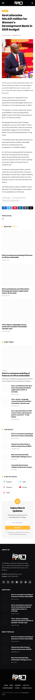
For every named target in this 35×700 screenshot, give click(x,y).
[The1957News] (17, 3)
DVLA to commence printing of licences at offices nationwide (17, 256)
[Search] (32, 3)
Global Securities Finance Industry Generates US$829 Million (21, 446)
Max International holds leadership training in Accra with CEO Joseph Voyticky (21, 457)
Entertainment (8, 688)
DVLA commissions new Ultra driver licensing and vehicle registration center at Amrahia (15, 291)
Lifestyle (26, 685)
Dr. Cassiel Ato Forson (19, 197)
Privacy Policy (16, 534)
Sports (17, 688)
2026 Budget (6, 197)
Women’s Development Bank (11, 200)
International (27, 688)
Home (6, 685)
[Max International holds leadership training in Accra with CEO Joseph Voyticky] (6, 457)
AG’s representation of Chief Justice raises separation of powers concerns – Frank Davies (21, 414)
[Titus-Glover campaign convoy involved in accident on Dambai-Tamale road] (17, 310)
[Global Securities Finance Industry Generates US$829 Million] (6, 447)
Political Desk (7, 35)
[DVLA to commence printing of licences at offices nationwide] (17, 241)
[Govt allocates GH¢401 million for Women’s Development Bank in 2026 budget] (17, 77)
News (11, 685)
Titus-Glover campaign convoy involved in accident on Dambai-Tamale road (14, 327)
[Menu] (3, 3)
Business (5, 11)
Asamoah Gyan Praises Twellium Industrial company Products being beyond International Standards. (22, 468)
